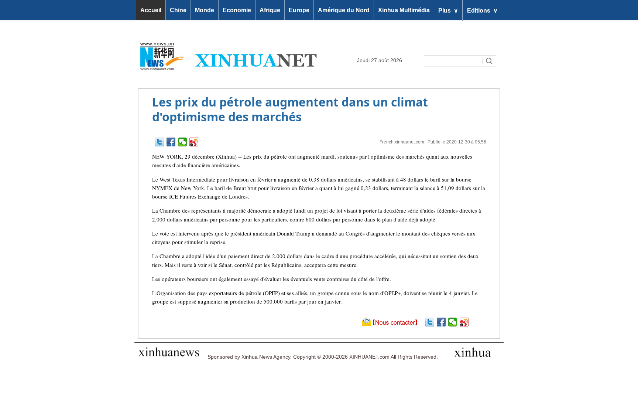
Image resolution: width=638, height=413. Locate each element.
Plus (448, 10)
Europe (299, 10)
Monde (204, 10)
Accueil (150, 10)
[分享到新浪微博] (194, 142)
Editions (482, 10)
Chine (178, 10)
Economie (237, 10)
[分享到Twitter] (159, 142)
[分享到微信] (182, 142)
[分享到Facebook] (171, 142)
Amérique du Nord (344, 10)
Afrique (270, 10)
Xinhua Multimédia (404, 10)
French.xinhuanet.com (402, 142)
